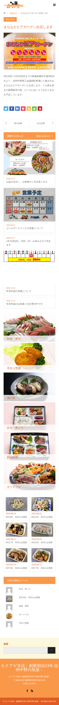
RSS (32, 690)
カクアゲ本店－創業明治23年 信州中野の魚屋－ (29, 667)
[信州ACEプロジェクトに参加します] (42, 123)
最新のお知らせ (43, 136)
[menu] (54, 5)
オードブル (24, 614)
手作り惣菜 (24, 623)
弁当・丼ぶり (25, 588)
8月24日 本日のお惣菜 (29, 597)
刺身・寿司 (24, 606)
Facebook (27, 690)
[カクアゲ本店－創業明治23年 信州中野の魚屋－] (23, 4)
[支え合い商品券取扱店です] (16, 123)
